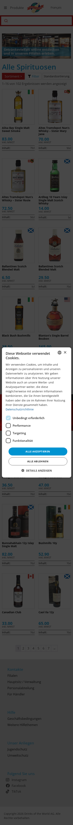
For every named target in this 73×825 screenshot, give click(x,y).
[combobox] (60, 353)
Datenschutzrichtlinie (20, 409)
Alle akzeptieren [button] (38, 451)
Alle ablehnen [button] (37, 461)
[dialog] (36, 412)
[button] (36, 470)
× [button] (64, 352)
